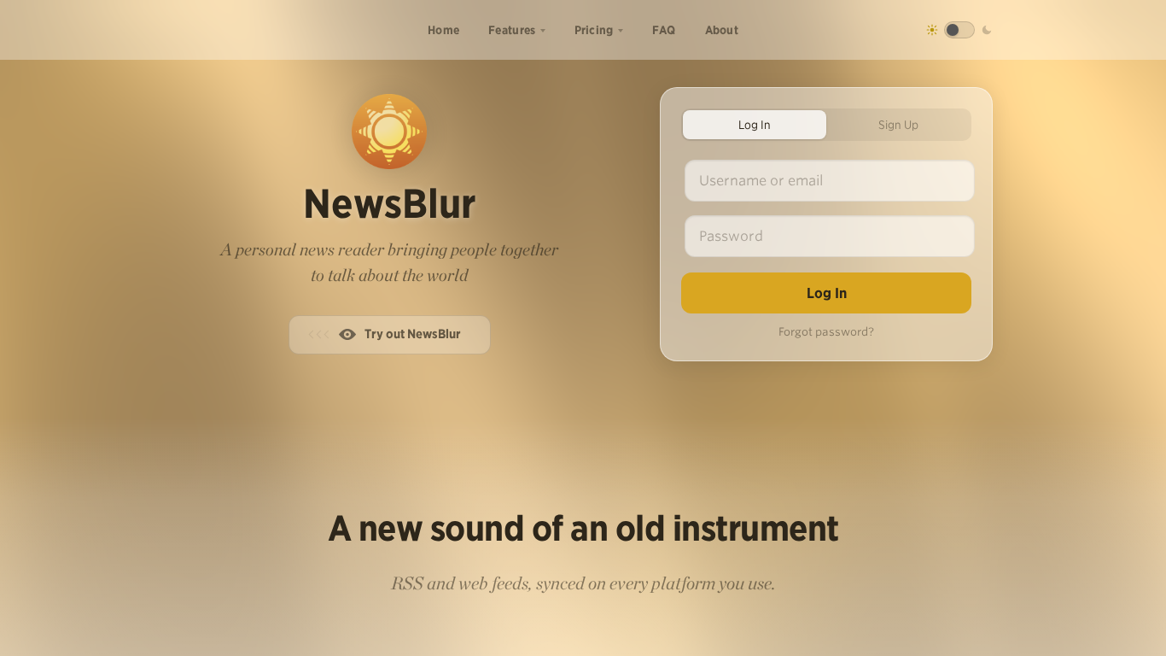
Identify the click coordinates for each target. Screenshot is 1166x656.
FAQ (664, 30)
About (722, 30)
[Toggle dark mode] (959, 29)
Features (511, 30)
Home (443, 30)
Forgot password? (826, 331)
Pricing (594, 30)
